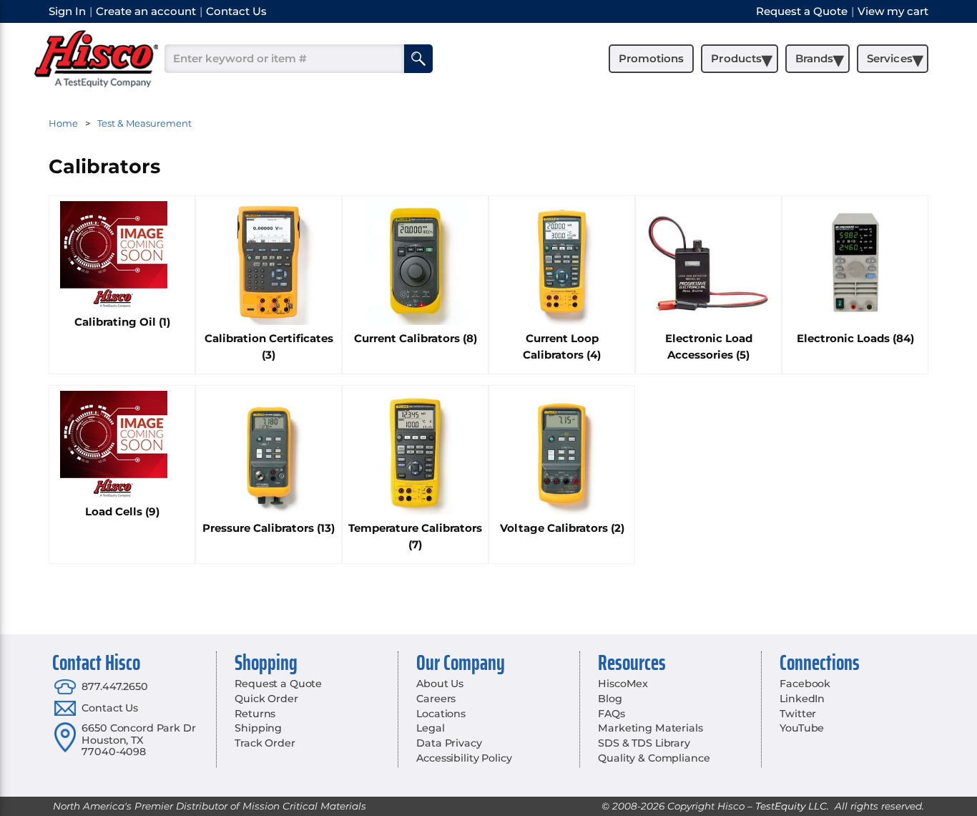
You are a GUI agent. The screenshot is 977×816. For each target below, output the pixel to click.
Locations (441, 713)
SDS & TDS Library (644, 743)
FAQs (611, 713)
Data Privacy (448, 743)
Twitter (798, 713)
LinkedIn (802, 698)
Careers (436, 698)
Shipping (258, 728)
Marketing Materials (650, 728)
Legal (430, 728)
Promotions (651, 58)
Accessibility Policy (463, 758)
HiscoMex (623, 683)
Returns (255, 713)
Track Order (265, 743)
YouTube (802, 728)
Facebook (805, 683)
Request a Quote (278, 683)
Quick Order (266, 698)
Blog (610, 698)
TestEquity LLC (791, 806)
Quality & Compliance (654, 758)
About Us (439, 683)
